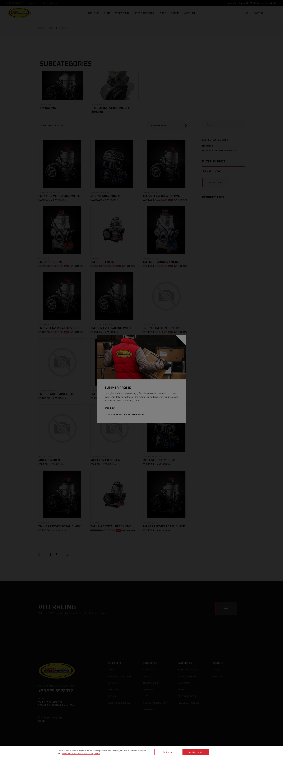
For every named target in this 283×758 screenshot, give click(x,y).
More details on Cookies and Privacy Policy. (81, 753)
